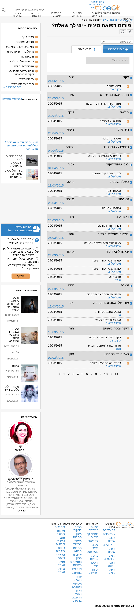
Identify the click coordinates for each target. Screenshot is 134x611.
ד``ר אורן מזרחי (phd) (20, 479)
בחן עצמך (76, 572)
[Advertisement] (21, 203)
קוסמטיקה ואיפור (92, 536)
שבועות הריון (77, 556)
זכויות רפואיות (93, 571)
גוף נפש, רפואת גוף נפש (20, 46)
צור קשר (60, 527)
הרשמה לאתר (60, 556)
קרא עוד (19, 450)
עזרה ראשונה (77, 578)
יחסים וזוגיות (94, 564)
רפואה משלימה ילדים (21, 61)
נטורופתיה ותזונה (24, 66)
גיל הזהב (93, 541)
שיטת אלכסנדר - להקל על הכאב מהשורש (13, 335)
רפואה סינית (26, 79)
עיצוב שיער (95, 546)
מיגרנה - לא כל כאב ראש (12, 388)
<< (117, 374)
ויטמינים (77, 568)
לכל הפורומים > (12, 87)
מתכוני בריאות (94, 557)
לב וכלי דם (109, 530)
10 (106, 374)
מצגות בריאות (77, 543)
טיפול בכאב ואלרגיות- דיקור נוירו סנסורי (21, 73)
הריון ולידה (109, 544)
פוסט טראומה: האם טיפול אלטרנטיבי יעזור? (13, 304)
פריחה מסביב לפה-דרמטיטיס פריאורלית (14, 161)
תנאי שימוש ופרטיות (60, 541)
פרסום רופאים (61, 532)
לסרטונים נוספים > (11, 98)
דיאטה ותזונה (111, 564)
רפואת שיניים (111, 539)
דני (20, 447)
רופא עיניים (112, 571)
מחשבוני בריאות (96, 4)
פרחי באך (28, 37)
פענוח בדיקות (77, 529)
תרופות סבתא (77, 550)
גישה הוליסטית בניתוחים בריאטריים (14, 173)
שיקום (15, 366)
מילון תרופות (97, 1)
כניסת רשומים (60, 550)
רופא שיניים (111, 550)
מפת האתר (61, 563)
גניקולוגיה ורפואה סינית (20, 51)
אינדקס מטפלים (77, 585)
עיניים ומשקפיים (109, 557)
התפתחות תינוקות (76, 563)
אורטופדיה (109, 534)
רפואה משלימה (93, 529)
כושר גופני (92, 551)
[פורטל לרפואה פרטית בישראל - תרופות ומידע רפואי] (107, 9)
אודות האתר (61, 570)
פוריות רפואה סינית (22, 84)
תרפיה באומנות (25, 41)
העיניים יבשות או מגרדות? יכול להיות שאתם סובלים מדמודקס (21, 145)
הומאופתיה (27, 56)
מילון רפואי (78, 592)
